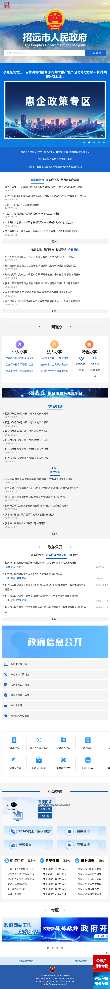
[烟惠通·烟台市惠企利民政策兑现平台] (55, 392)
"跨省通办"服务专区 (95, 369)
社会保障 (19, 364)
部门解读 (10, 577)
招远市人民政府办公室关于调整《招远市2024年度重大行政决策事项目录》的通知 (45, 609)
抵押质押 (45, 370)
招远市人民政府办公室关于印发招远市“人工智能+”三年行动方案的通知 (40, 562)
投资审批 (45, 364)
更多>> (55, 241)
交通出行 (10, 370)
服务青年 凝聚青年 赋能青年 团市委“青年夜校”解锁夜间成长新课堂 (38, 292)
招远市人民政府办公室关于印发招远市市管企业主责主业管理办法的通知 (41, 596)
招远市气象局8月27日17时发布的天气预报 (26, 413)
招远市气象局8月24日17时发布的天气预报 (26, 431)
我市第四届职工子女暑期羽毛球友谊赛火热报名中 (30, 514)
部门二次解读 (19, 600)
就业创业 (19, 370)
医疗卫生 (29, 364)
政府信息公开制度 (20, 674)
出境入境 (29, 358)
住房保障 (10, 364)
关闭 (107, 953)
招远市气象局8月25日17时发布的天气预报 (26, 422)
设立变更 (45, 358)
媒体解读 (10, 566)
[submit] (95, 53)
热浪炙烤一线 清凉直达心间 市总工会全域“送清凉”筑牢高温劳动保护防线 (42, 487)
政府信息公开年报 (20, 695)
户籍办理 (10, 358)
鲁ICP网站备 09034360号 (65, 981)
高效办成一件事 (81, 366)
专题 (55, 910)
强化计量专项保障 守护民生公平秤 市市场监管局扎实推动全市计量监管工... (43, 283)
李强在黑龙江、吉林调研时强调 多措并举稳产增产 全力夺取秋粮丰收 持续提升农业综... (55, 74)
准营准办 (63, 358)
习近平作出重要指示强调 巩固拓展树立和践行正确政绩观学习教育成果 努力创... (45, 195)
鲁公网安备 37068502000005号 (56, 984)
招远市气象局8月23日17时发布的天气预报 (26, 440)
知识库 (45, 815)
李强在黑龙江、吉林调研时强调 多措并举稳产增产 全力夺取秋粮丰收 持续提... (44, 187)
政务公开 (55, 547)
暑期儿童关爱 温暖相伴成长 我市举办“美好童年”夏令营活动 (35, 496)
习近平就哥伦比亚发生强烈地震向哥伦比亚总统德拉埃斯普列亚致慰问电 (41, 231)
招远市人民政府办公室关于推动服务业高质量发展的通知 (33, 573)
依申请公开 (16, 705)
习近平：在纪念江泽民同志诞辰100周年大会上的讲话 (55, 166)
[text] (44, 53)
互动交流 (55, 791)
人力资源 (54, 364)
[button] (45, 809)
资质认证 (54, 358)
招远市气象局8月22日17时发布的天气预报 (26, 449)
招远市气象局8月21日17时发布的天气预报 (26, 457)
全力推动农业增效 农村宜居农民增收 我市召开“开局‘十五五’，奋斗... (39, 256)
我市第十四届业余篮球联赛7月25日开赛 (25, 523)
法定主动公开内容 (20, 684)
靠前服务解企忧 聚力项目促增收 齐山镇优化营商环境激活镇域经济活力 (41, 265)
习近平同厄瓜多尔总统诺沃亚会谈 (55, 159)
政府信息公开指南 (20, 664)
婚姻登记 (19, 358)
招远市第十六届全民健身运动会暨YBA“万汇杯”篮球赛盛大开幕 (36, 505)
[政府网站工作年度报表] (21, 929)
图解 (19, 566)
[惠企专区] (55, 110)
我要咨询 (45, 809)
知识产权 (63, 370)
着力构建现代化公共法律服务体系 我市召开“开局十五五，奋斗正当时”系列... (43, 301)
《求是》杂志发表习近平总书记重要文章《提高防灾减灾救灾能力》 (39, 222)
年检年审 (54, 370)
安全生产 (63, 364)
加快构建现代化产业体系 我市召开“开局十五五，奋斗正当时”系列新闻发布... (43, 274)
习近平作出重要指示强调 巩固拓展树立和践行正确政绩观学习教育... (55, 151)
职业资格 (29, 370)
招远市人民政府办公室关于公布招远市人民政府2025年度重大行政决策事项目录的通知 (45, 587)
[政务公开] (55, 641)
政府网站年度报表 (20, 715)
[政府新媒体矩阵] (60, 929)
